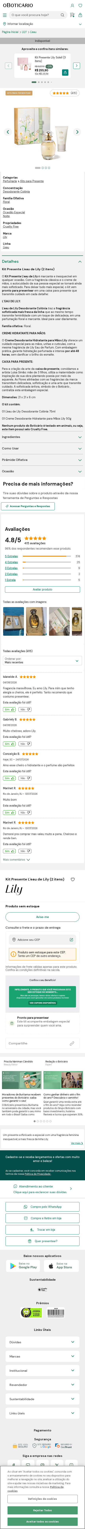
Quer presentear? (46, 1241)
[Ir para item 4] (45, 82)
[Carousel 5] (47, 1121)
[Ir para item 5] (48, 82)
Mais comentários (14, 859)
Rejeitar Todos (42, 1510)
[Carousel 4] (44, 1121)
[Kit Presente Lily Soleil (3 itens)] (24, 66)
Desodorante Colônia (16, 191)
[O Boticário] (18, 5)
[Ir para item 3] (42, 82)
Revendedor (18, 1385)
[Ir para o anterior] (8, 132)
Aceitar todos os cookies (42, 1521)
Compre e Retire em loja (46, 1218)
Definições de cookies (42, 1499)
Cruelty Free (11, 226)
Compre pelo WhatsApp (46, 1207)
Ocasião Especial (14, 212)
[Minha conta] (72, 5)
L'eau (33, 32)
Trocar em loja (46, 1229)
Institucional (18, 1371)
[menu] (5, 15)
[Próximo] (76, 66)
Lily (24, 32)
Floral (6, 202)
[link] (42, 65)
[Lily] (14, 893)
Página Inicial (10, 32)
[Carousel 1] (35, 1121)
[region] (42, 1497)
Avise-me (42, 917)
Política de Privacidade (38, 1174)
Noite (6, 216)
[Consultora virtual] (72, 15)
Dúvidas (15, 1342)
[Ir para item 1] (34, 82)
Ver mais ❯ (77, 1143)
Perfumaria (10, 181)
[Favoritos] (80, 5)
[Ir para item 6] (51, 82)
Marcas (14, 1356)
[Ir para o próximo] (77, 132)
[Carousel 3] (41, 1121)
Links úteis (17, 1413)
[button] (65, 72)
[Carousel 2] (38, 1121)
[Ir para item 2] (39, 82)
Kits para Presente (32, 181)
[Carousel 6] (50, 1121)
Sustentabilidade (21, 1399)
